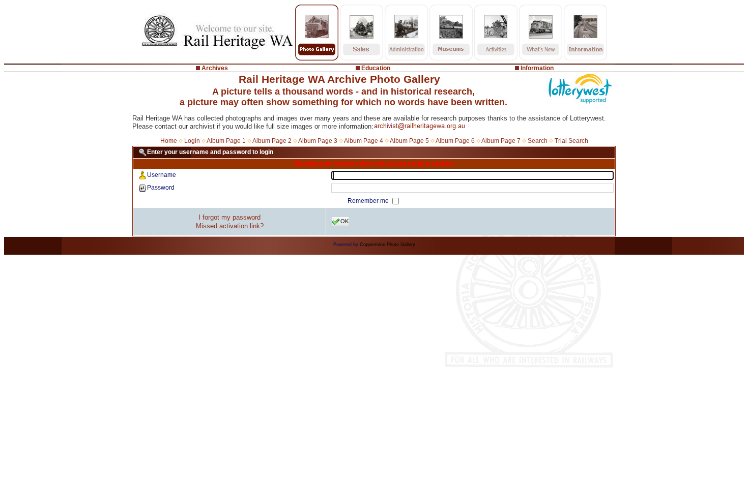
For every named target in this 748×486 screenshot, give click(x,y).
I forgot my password (229, 217)
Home (168, 140)
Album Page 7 (501, 140)
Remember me (369, 200)
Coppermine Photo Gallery (387, 244)
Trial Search (571, 140)
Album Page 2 (272, 140)
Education (375, 68)
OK (344, 221)
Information (537, 68)
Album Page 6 (455, 140)
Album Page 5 (409, 140)
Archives (215, 68)
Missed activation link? (230, 226)
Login (192, 140)
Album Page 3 (317, 140)
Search (538, 140)
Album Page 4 (363, 140)
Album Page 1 (226, 140)
